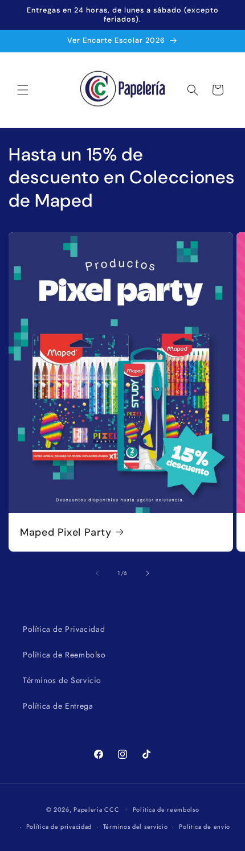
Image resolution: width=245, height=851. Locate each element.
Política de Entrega (58, 706)
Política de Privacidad (64, 629)
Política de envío (204, 826)
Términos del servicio (135, 826)
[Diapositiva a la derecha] (147, 573)
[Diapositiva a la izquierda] (97, 573)
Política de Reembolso (64, 654)
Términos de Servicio (62, 680)
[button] (22, 89)
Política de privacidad (59, 826)
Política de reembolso (166, 809)
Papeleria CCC (96, 808)
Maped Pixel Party (66, 532)
